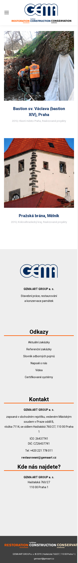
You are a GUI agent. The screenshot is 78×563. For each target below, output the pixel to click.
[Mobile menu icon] (6, 12)
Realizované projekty (54, 120)
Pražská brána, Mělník (39, 215)
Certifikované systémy (39, 377)
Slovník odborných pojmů (39, 356)
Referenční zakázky (39, 349)
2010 (15, 120)
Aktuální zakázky (39, 342)
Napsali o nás (39, 363)
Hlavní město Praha (30, 120)
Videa (39, 370)
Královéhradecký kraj (30, 222)
